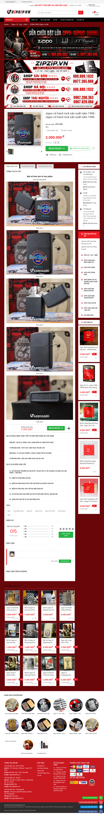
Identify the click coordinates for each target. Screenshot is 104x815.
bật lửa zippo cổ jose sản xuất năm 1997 (30, 609)
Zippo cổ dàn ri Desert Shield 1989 (11, 674)
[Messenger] (101, 811)
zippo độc (29, 511)
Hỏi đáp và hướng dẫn (66, 20)
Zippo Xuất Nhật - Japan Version (89, 297)
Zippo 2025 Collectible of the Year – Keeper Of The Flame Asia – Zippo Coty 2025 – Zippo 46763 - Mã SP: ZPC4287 (89, 500)
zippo (8, 511)
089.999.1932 (40, 458)
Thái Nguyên (87, 209)
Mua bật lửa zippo (19, 511)
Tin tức (55, 20)
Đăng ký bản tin (27, 2)
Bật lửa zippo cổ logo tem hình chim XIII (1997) (11, 641)
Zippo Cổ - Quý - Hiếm (91, 255)
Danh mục (9, 20)
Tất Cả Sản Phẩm (45, 20)
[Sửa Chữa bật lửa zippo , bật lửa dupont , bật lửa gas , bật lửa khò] (52, 43)
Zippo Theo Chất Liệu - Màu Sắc (91, 309)
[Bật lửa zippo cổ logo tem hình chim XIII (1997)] (12, 630)
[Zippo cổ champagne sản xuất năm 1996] (67, 663)
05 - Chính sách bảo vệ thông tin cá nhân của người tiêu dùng (60, 788)
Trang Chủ (34, 20)
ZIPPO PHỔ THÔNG (89, 267)
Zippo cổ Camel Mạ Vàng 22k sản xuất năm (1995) (12, 609)
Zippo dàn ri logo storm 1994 (66, 641)
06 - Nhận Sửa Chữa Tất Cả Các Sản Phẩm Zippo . (25, 499)
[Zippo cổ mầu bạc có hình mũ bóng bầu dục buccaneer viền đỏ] (48, 663)
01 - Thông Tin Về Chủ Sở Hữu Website (60, 768)
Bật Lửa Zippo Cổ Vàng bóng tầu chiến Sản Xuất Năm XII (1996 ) (48, 641)
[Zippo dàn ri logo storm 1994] (67, 630)
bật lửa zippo (61, 511)
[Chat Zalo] (101, 807)
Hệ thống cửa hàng (42, 768)
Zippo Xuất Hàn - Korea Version (89, 290)
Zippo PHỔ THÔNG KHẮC (89, 273)
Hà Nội (85, 193)
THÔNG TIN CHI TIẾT (12, 166)
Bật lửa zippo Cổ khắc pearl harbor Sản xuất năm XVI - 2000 (30, 674)
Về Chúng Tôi (41, 766)
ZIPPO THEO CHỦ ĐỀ (90, 303)
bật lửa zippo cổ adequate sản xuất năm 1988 (48, 609)
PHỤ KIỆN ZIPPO (89, 315)
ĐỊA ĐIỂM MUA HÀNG (28, 166)
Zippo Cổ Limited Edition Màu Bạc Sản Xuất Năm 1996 (66, 609)
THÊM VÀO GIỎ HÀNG (80, 148)
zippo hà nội (38, 511)
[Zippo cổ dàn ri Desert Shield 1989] (12, 663)
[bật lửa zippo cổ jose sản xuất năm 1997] (30, 597)
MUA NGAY (55, 148)
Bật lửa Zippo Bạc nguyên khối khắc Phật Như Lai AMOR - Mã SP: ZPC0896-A (88, 462)
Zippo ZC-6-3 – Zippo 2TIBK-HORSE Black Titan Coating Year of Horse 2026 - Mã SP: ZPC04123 (89, 386)
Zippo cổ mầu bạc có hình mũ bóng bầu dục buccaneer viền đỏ (49, 674)
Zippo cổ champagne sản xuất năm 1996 (66, 674)
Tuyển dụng (40, 770)
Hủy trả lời (54, 561)
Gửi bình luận (65, 561)
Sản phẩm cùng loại (12, 586)
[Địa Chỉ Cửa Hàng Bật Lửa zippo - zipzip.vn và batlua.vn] (52, 84)
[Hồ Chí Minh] (101, 802)
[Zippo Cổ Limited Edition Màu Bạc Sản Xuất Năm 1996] (67, 597)
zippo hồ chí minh (50, 511)
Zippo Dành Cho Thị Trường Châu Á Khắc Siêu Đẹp (91, 282)
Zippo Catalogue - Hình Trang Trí (90, 261)
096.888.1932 (41, 448)
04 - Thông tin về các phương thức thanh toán (60, 782)
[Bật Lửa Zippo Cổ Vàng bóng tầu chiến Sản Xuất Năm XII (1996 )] (48, 630)
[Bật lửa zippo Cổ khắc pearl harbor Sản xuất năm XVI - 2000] (30, 663)
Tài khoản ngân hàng (45, 166)
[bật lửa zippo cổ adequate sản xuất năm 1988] (48, 597)
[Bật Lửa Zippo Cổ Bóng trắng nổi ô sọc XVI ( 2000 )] (30, 630)
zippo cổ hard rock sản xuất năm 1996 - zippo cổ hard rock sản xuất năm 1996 (71, 115)
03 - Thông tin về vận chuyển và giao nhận (60, 777)
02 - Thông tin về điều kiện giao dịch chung (60, 773)
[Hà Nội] (101, 798)
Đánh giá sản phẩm (66, 535)
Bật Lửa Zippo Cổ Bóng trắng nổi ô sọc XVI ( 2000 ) (30, 641)
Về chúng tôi (80, 20)
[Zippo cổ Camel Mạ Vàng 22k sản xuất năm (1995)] (12, 597)
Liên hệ (39, 775)
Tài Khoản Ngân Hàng (43, 773)
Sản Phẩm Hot (88, 322)
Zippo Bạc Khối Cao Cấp (90, 235)
